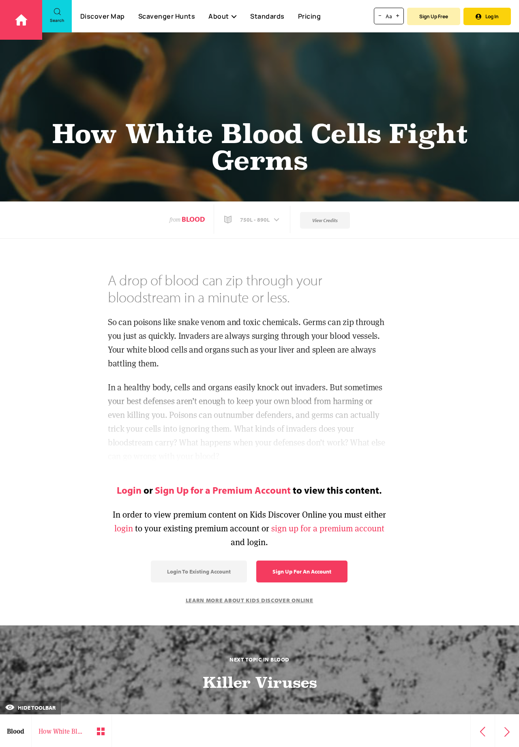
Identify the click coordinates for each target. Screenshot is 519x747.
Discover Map (102, 16)
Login (129, 490)
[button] (252, 219)
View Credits (325, 220)
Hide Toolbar (36, 707)
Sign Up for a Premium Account (223, 490)
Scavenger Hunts (166, 16)
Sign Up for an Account (301, 571)
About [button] (218, 16)
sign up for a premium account (327, 528)
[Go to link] (21, 20)
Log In (492, 16)
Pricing (309, 16)
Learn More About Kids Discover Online (249, 600)
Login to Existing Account (199, 571)
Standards (267, 16)
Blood (193, 219)
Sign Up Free (433, 16)
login (123, 528)
